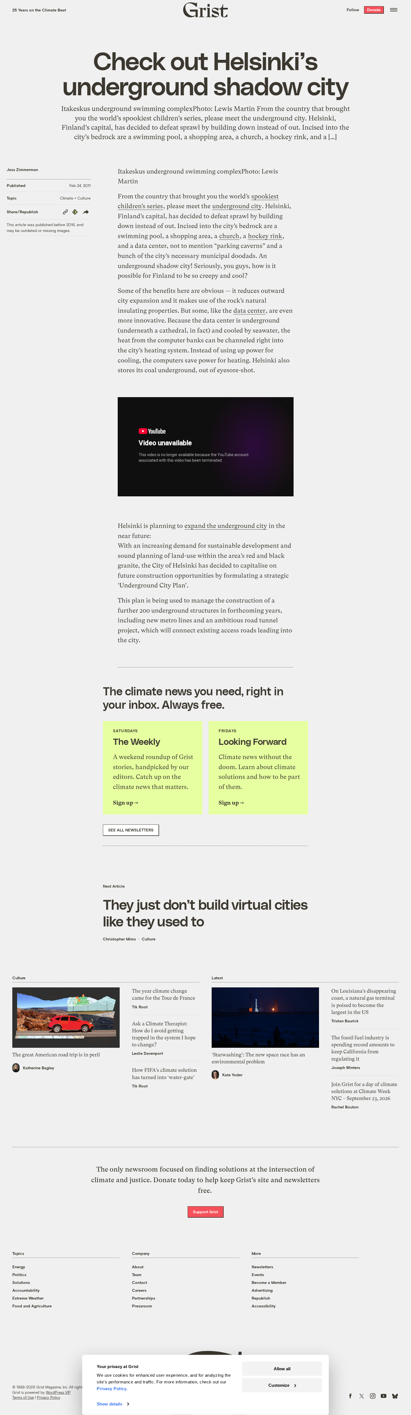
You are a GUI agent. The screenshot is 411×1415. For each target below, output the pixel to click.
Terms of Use (23, 1397)
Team (136, 1274)
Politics (19, 1274)
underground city (237, 206)
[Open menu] (394, 10)
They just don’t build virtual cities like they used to (205, 912)
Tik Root (140, 1006)
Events (258, 1274)
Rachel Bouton (344, 1106)
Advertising (262, 1290)
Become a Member (269, 1282)
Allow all (282, 1368)
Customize (278, 1385)
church (229, 236)
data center (249, 310)
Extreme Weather (28, 1298)
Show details (109, 1404)
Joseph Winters (345, 1067)
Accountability (26, 1290)
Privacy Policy (48, 1397)
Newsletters (262, 1266)
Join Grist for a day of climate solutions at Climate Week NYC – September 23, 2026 (364, 1091)
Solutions (21, 1282)
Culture (148, 939)
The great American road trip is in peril (56, 1055)
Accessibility (264, 1305)
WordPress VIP (58, 1392)
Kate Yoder (232, 1074)
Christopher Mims (119, 939)
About (137, 1266)
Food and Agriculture (32, 1305)
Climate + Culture (75, 198)
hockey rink (265, 236)
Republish (261, 1298)
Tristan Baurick (345, 1020)
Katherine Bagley (38, 1067)
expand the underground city (226, 525)
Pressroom (142, 1305)
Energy (18, 1266)
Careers (139, 1290)
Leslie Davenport (147, 1053)
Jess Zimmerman (22, 169)
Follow (353, 9)
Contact (139, 1282)
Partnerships (143, 1298)
